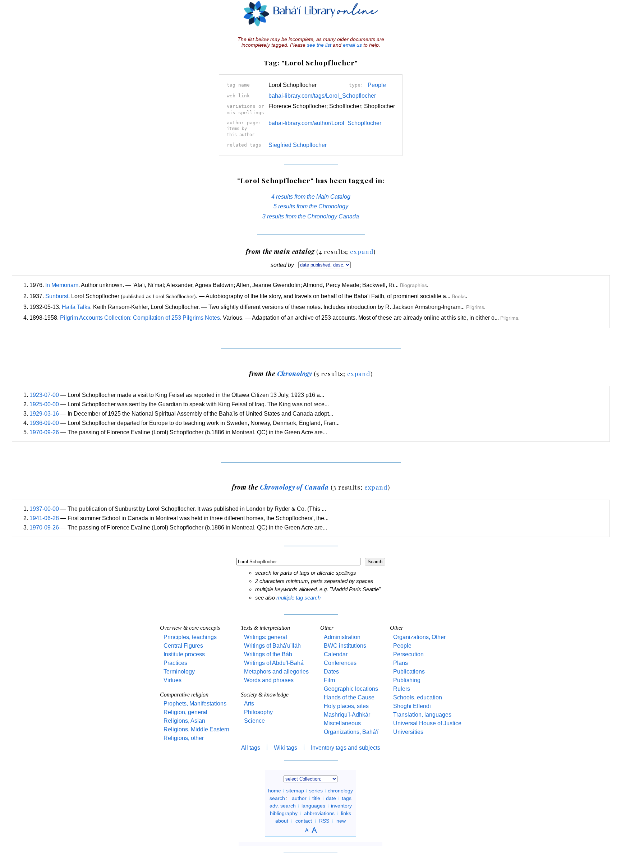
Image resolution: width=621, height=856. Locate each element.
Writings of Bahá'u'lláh (272, 646)
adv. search (283, 806)
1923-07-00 (44, 395)
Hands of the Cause (349, 697)
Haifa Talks (76, 307)
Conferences (340, 663)
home (274, 790)
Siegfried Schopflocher (297, 145)
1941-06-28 (44, 518)
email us (352, 45)
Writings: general (265, 637)
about (281, 821)
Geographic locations (351, 689)
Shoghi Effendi (412, 706)
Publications (409, 671)
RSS (324, 821)
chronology (340, 790)
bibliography (284, 813)
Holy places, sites (346, 706)
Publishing (406, 680)
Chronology (294, 373)
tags (346, 798)
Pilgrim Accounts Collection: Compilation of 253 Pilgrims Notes (140, 318)
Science (254, 721)
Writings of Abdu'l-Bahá (274, 663)
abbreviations (319, 813)
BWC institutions (345, 646)
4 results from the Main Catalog (310, 197)
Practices (175, 663)
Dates (331, 671)
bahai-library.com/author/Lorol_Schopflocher (324, 123)
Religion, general (185, 712)
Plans (400, 663)
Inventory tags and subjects (345, 748)
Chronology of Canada (294, 487)
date (331, 798)
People (377, 85)
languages (313, 806)
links (346, 813)
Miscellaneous (342, 723)
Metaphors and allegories (276, 671)
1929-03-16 (44, 414)
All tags (250, 748)
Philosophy (258, 712)
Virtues (172, 680)
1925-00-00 (44, 404)
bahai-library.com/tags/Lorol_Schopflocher (322, 96)
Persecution (408, 654)
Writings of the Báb (268, 654)
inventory (341, 806)
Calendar (336, 654)
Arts (249, 703)
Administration (342, 637)
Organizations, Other (419, 637)
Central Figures (183, 646)
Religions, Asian (184, 721)
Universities (408, 732)
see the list (319, 45)
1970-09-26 (44, 432)
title (316, 798)
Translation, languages (422, 715)
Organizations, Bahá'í (351, 732)
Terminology (179, 671)
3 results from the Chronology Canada (310, 216)
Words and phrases (269, 680)
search (277, 798)
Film (329, 680)
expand (361, 251)
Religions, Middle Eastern (196, 729)
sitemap (295, 790)
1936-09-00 (44, 423)
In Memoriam (61, 285)
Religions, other (184, 738)
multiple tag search (298, 597)
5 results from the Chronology (310, 206)
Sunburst (56, 296)
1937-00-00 (44, 509)
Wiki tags (285, 748)
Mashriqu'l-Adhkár (347, 715)
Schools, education (417, 697)
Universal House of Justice (427, 723)
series (316, 790)
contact (303, 821)
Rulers (401, 689)
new (341, 821)
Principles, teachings (190, 637)
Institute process (184, 654)
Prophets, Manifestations (195, 703)
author (299, 798)
